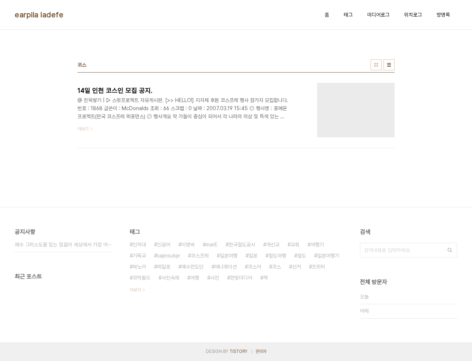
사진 (214, 278)
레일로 (163, 267)
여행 (194, 278)
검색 (450, 250)
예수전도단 (192, 267)
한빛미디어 (241, 278)
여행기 (317, 245)
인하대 (139, 245)
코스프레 (200, 256)
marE (212, 245)
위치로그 (413, 15)
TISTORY (238, 351)
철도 (301, 256)
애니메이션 (226, 267)
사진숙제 (170, 278)
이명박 (188, 245)
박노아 (139, 267)
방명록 (443, 15)
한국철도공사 (242, 245)
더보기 (135, 289)
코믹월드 (141, 278)
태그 (348, 15)
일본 (253, 256)
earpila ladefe (39, 14)
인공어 (163, 245)
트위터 (318, 267)
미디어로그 (378, 15)
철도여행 (277, 256)
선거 (296, 267)
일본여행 (228, 256)
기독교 (139, 256)
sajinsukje (168, 256)
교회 (295, 245)
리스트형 (389, 64)
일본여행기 (328, 256)
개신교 (273, 245)
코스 (276, 267)
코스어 (254, 267)
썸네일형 (376, 64)
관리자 (261, 351)
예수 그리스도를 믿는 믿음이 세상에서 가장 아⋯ (63, 245)
